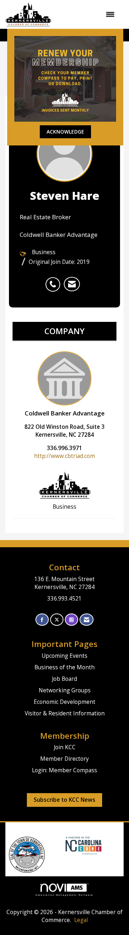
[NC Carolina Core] (82, 845)
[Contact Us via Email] (87, 619)
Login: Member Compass (64, 770)
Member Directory (64, 759)
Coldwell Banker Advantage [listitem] (65, 413)
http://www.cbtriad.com (64, 456)
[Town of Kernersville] (63, 845)
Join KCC (65, 747)
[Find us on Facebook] (42, 619)
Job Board (64, 679)
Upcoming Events (64, 656)
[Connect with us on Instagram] (71, 619)
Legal (81, 920)
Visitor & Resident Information (65, 713)
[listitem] (55, 280)
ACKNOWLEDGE (65, 131)
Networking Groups (65, 690)
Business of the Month (64, 667)
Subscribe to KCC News (64, 800)
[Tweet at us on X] (56, 619)
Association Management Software (64, 895)
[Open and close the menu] (86, 14)
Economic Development (64, 702)
